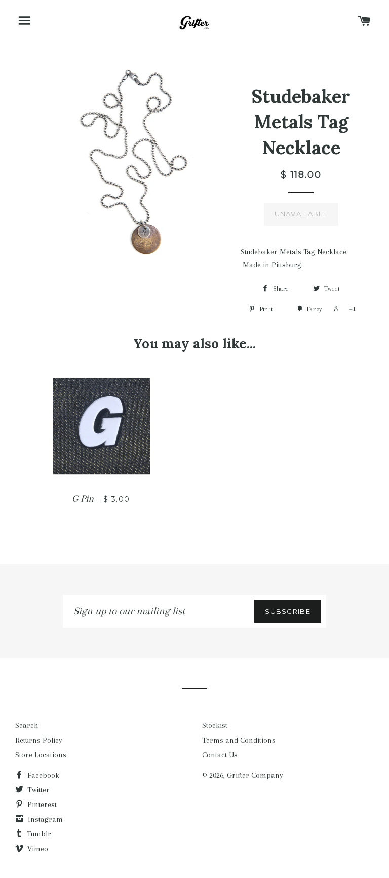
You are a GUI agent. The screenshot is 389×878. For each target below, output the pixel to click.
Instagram (44, 819)
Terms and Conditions (239, 740)
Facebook (42, 775)
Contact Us (220, 754)
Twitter (37, 789)
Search (26, 725)
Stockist (214, 725)
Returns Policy (38, 740)
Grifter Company (255, 775)
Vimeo (36, 848)
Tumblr (38, 833)
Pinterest (41, 804)
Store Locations (40, 754)
